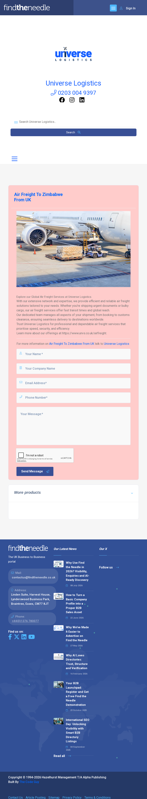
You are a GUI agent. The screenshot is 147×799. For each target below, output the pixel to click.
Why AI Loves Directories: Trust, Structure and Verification (77, 662)
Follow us (106, 567)
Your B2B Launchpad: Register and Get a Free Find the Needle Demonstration (77, 694)
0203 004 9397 (76, 92)
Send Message (32, 471)
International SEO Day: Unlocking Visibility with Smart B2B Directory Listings (77, 730)
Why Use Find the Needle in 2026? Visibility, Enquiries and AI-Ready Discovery (77, 571)
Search (71, 132)
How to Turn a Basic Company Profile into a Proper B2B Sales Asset (76, 603)
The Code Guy (29, 782)
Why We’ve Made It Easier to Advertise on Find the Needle (77, 634)
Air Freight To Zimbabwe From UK (72, 344)
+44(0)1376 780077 (25, 621)
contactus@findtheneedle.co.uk (33, 577)
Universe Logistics (73, 83)
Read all (60, 756)
